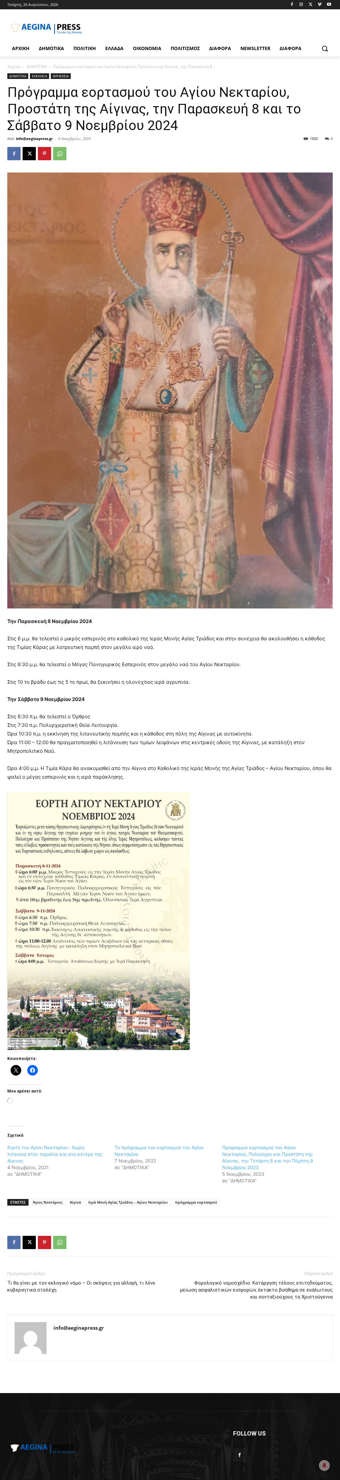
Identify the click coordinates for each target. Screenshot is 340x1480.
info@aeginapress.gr (34, 138)
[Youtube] (329, 5)
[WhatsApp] (59, 153)
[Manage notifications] (324, 1465)
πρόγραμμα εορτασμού (196, 1202)
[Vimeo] (319, 5)
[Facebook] (292, 5)
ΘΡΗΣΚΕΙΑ (61, 76)
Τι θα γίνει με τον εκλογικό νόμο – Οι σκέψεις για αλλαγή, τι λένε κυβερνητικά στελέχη (81, 1286)
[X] (310, 5)
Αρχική (13, 66)
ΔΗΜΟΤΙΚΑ (37, 66)
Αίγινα (75, 1202)
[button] (325, 48)
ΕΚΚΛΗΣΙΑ (39, 76)
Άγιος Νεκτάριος (47, 1202)
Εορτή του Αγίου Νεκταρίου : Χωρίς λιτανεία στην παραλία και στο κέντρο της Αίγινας (54, 1154)
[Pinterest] (44, 153)
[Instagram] (301, 5)
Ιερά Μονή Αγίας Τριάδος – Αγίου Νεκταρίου (128, 1202)
